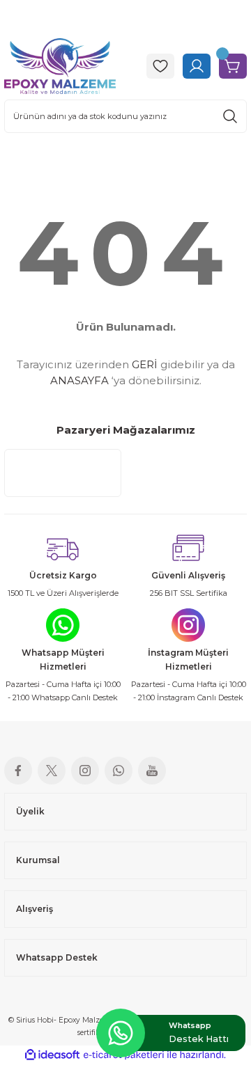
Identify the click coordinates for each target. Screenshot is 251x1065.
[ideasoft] (52, 1055)
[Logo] (60, 65)
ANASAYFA (79, 380)
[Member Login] (197, 66)
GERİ (145, 364)
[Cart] (233, 66)
